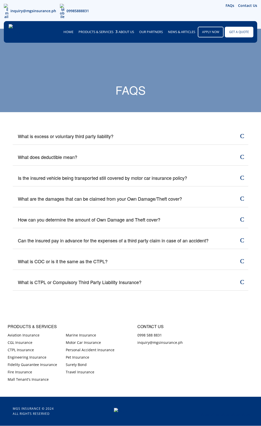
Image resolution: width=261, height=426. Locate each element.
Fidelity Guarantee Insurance (32, 364)
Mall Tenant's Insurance (28, 379)
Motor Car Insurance (83, 342)
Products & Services (96, 32)
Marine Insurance (81, 335)
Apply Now (210, 32)
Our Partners (151, 32)
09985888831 (78, 10)
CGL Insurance (20, 342)
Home (68, 32)
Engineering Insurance (27, 357)
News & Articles (181, 32)
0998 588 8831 (149, 335)
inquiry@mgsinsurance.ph (33, 10)
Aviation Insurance (24, 335)
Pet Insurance (77, 357)
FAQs (230, 5)
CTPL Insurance (21, 349)
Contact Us (247, 5)
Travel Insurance (80, 372)
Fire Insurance (20, 372)
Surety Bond (76, 364)
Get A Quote (239, 32)
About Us (126, 32)
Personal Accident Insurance (90, 349)
